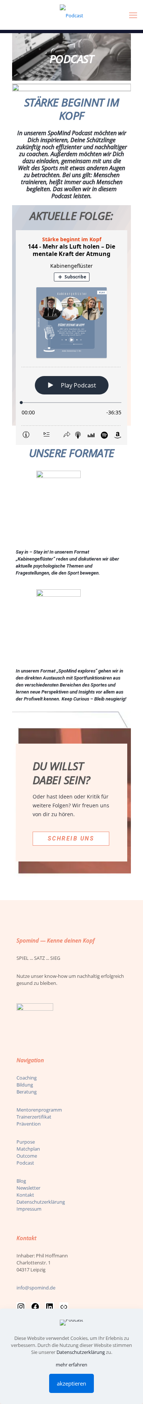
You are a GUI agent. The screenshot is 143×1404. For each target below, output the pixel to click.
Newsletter (28, 1187)
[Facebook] (35, 1307)
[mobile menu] (133, 14)
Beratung (26, 1091)
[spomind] (71, 15)
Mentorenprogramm (39, 1109)
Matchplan (28, 1148)
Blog (21, 1180)
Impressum (28, 1208)
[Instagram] (20, 1307)
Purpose (25, 1141)
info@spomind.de (35, 1287)
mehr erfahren (71, 1364)
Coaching (26, 1077)
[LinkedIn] (49, 1307)
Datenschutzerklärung (40, 1201)
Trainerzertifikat (33, 1116)
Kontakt (25, 1194)
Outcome (26, 1155)
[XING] (63, 1307)
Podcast (25, 1162)
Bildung (24, 1084)
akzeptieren (71, 1383)
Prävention (28, 1123)
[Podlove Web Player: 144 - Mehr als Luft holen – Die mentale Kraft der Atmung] (71, 337)
